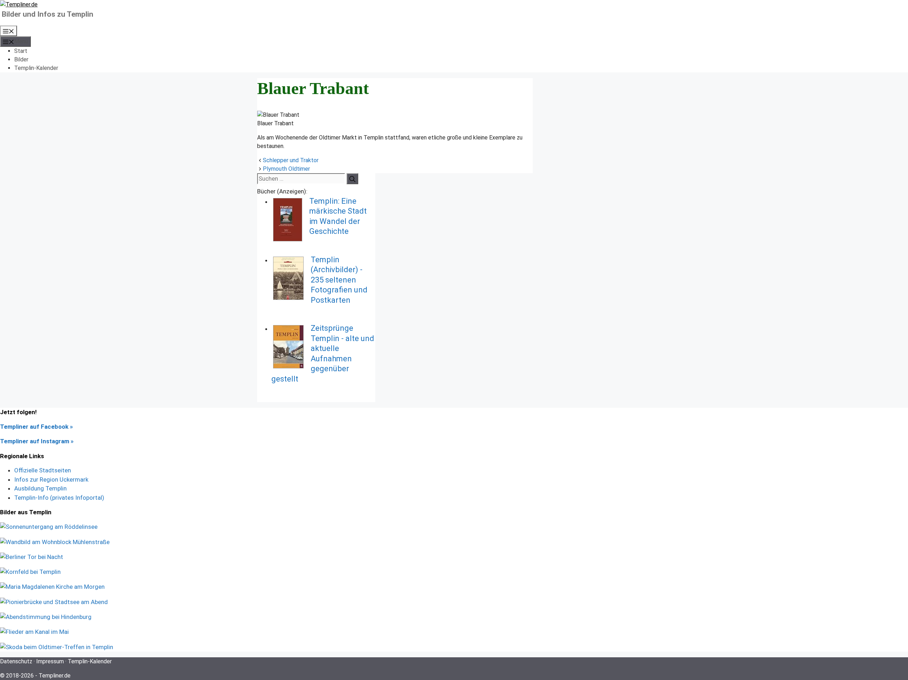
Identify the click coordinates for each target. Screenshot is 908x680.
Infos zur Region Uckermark (51, 479)
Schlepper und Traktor (291, 160)
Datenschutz (16, 661)
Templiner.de (55, 675)
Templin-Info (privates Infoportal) (59, 497)
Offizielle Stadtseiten (42, 470)
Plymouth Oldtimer (286, 168)
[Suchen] (352, 179)
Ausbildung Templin (40, 488)
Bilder (21, 59)
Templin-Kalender (36, 68)
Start (20, 51)
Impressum (50, 661)
